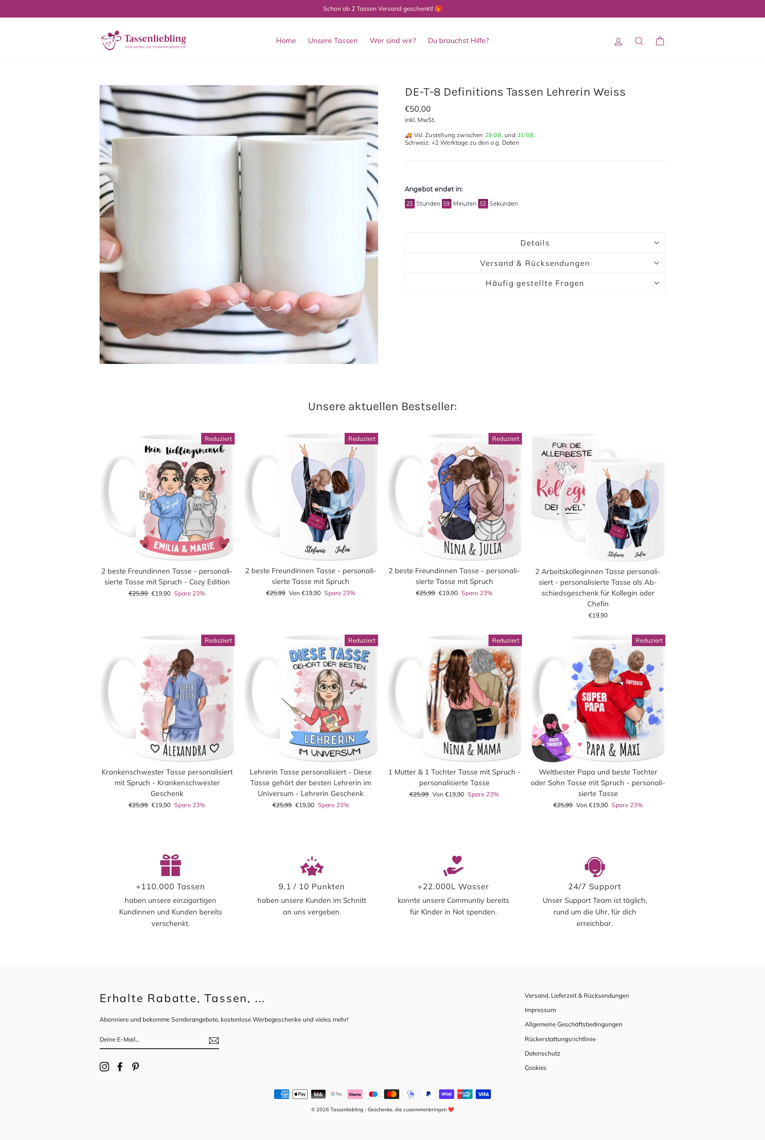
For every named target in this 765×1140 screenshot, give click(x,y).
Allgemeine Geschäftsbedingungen (573, 1024)
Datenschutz (542, 1053)
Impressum (540, 1010)
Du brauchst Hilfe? (458, 40)
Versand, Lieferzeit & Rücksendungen (577, 995)
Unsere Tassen (333, 40)
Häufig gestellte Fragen (535, 283)
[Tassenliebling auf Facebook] (120, 1066)
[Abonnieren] (214, 1040)
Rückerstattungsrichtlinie (560, 1039)
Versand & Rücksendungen (535, 263)
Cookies (536, 1067)
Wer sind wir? (393, 40)
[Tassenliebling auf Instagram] (104, 1066)
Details (535, 243)
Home (286, 40)
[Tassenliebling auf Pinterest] (135, 1066)
